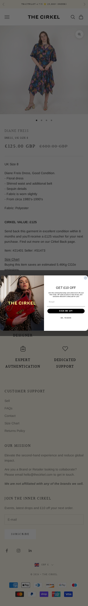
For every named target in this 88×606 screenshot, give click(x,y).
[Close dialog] (85, 278)
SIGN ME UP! (66, 311)
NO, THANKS (66, 318)
